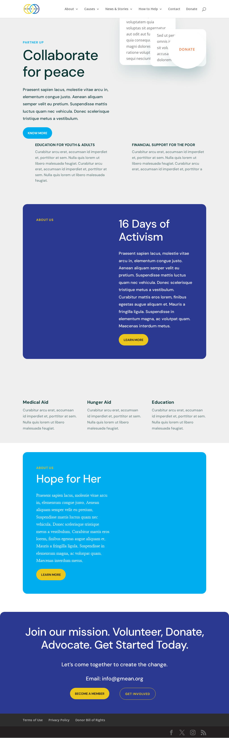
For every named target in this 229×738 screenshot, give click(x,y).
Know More (37, 133)
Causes (89, 9)
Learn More (133, 340)
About (69, 9)
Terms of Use (33, 720)
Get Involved (137, 694)
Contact (174, 9)
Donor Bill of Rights (90, 720)
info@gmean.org (122, 678)
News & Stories (116, 9)
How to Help (148, 9)
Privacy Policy (59, 720)
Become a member (89, 694)
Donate (191, 9)
